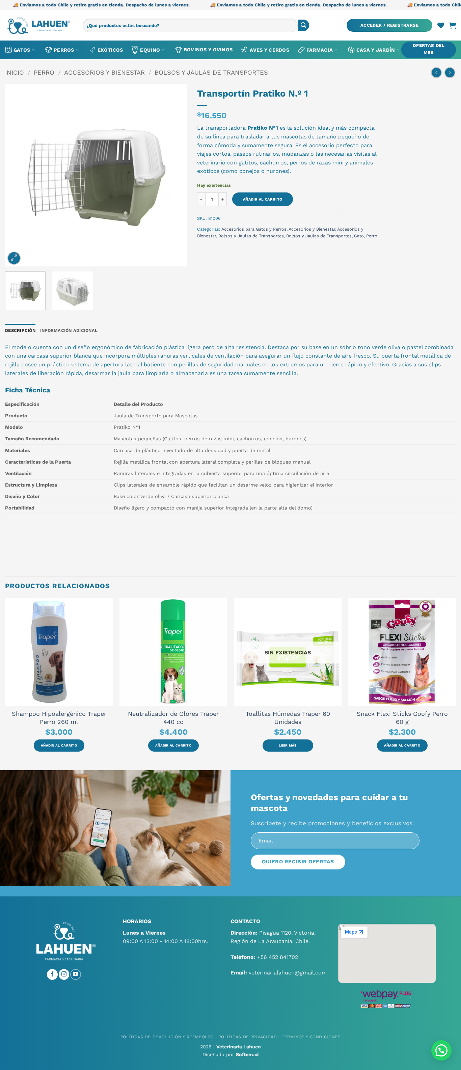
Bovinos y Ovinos (208, 49)
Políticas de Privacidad (247, 1037)
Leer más (287, 745)
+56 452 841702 (277, 957)
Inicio (14, 72)
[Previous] (17, 175)
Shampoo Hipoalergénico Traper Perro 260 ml (59, 717)
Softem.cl (247, 1054)
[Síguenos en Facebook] (52, 974)
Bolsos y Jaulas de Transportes (211, 72)
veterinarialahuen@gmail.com (288, 972)
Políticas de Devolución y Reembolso (167, 1037)
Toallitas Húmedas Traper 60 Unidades (288, 717)
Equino (150, 50)
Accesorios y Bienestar (104, 72)
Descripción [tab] (20, 330)
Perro (44, 72)
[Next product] (436, 72)
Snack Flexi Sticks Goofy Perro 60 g (402, 717)
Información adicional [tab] (69, 330)
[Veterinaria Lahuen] (39, 25)
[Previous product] (449, 72)
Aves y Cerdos (269, 50)
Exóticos (110, 50)
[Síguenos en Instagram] (64, 974)
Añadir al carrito (262, 199)
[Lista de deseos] (440, 25)
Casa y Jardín (375, 50)
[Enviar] (303, 25)
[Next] (175, 175)
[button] (389, 25)
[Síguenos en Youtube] (75, 974)
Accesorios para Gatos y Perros (254, 229)
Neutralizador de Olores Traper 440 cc (173, 717)
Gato (359, 235)
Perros (64, 50)
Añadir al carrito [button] (59, 745)
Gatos (21, 50)
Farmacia (319, 50)
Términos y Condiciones (311, 1037)
